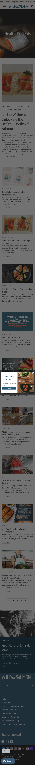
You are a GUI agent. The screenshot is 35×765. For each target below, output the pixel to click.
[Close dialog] (33, 373)
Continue (9, 388)
